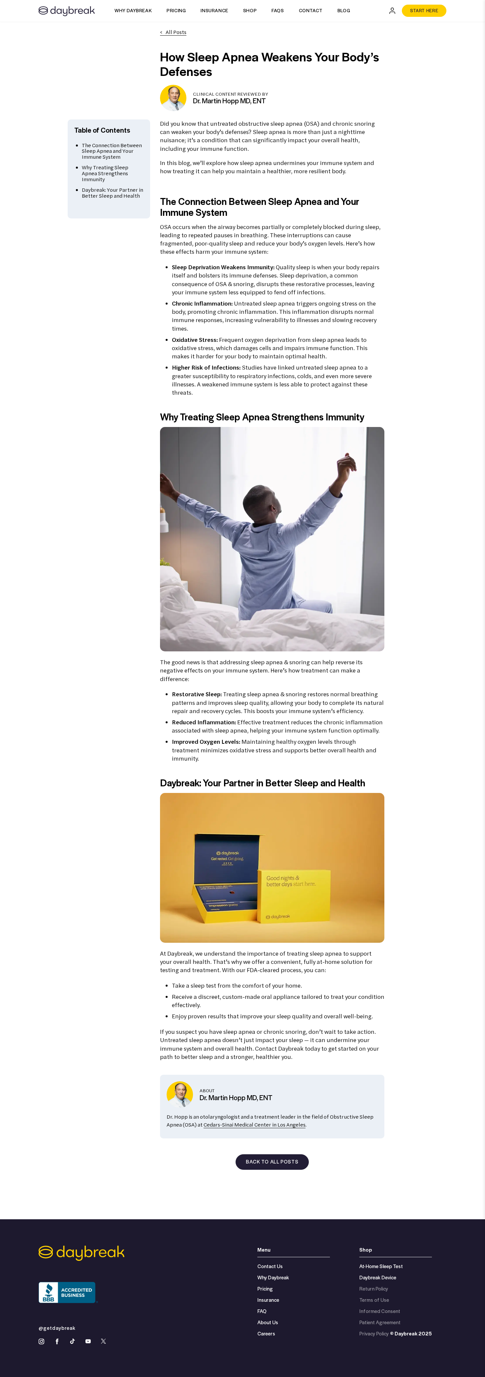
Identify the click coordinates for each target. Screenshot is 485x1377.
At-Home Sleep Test (381, 1266)
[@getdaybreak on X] (103, 1341)
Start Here (424, 10)
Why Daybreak (133, 10)
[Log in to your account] (392, 11)
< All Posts (173, 32)
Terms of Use (374, 1299)
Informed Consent (379, 1311)
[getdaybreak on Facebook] (57, 1341)
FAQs (278, 10)
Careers (266, 1333)
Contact (311, 10)
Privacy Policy (374, 1333)
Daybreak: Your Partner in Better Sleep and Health (112, 192)
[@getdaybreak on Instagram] (41, 1341)
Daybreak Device (377, 1277)
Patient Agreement (380, 1322)
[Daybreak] (67, 10)
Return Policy (373, 1288)
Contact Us (270, 1266)
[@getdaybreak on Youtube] (88, 1341)
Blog (344, 10)
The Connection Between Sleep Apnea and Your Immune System (112, 151)
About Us (267, 1322)
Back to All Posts (272, 1161)
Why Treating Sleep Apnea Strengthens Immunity (105, 173)
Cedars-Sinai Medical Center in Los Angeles (255, 1124)
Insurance (214, 10)
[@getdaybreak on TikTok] (72, 1341)
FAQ (262, 1311)
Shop (250, 10)
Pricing (176, 10)
